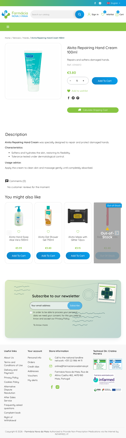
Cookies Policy (11, 381)
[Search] (79, 14)
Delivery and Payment (10, 371)
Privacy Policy (11, 377)
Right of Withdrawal (10, 419)
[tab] (16, 134)
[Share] (68, 97)
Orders (31, 362)
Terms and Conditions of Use (13, 364)
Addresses (33, 371)
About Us (9, 357)
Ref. (69, 64)
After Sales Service (10, 399)
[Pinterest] (77, 97)
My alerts (33, 380)
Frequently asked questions (13, 407)
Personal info (34, 357)
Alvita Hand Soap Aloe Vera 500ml (19, 238)
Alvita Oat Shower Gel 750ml (48, 238)
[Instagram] (100, 3)
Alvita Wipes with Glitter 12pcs (77, 238)
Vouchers (33, 375)
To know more (40, 325)
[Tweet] (73, 97)
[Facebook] (95, 3)
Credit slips (33, 366)
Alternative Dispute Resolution (9, 389)
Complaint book (12, 412)
